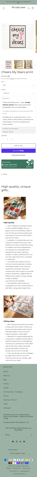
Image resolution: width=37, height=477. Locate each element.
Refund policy (17, 468)
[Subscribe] (31, 435)
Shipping (12, 78)
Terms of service (14, 471)
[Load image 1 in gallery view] (8, 64)
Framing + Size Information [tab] (10, 128)
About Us (6, 375)
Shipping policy (24, 471)
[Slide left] (2, 65)
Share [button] (5, 174)
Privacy (5, 396)
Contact (6, 384)
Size (2, 81)
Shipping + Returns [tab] (8, 131)
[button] (4, 8)
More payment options (18, 155)
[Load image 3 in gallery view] (28, 64)
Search (5, 371)
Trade (5, 404)
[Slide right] (35, 65)
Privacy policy (26, 468)
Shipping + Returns (10, 400)
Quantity (4, 135)
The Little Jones (17, 466)
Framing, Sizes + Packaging (12, 392)
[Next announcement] (34, 2)
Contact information (19, 473)
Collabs (5, 388)
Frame (3, 89)
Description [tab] (6, 98)
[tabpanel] (18, 113)
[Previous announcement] (3, 2)
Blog (5, 379)
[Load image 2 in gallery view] (18, 64)
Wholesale (7, 408)
